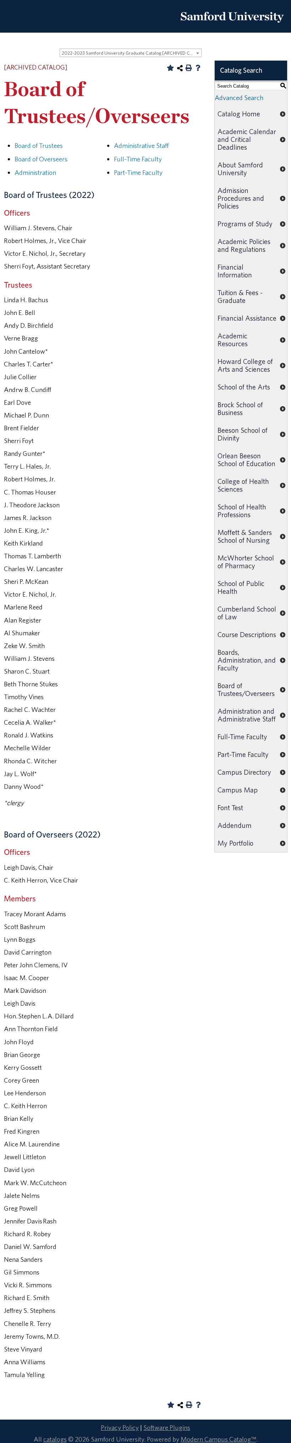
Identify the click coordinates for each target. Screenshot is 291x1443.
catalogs (55, 1439)
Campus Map (238, 790)
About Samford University (240, 169)
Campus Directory (244, 772)
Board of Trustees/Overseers (246, 689)
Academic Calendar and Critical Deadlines (247, 139)
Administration (35, 172)
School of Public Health (241, 587)
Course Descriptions (247, 634)
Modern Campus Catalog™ (218, 1439)
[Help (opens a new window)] (198, 67)
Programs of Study (245, 224)
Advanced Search (239, 97)
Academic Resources (233, 340)
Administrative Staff (141, 145)
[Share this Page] (180, 68)
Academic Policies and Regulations (244, 245)
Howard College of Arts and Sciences (245, 365)
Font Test (230, 807)
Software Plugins (166, 1427)
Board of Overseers (41, 159)
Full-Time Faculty (138, 159)
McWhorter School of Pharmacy (246, 562)
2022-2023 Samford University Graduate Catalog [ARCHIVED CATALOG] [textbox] (131, 53)
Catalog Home (239, 114)
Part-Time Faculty (138, 172)
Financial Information (235, 271)
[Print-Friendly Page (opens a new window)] (188, 67)
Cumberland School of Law (247, 613)
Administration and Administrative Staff (247, 715)
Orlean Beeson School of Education (246, 460)
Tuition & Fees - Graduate (240, 296)
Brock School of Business (240, 408)
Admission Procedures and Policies (241, 198)
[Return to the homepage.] (232, 25)
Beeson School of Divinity (243, 434)
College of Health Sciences (243, 485)
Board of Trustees (39, 145)
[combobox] (131, 53)
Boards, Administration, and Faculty (247, 660)
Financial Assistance (247, 318)
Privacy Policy (120, 1427)
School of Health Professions (242, 511)
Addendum (235, 825)
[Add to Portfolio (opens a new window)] (170, 67)
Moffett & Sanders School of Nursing (245, 536)
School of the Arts (244, 387)
